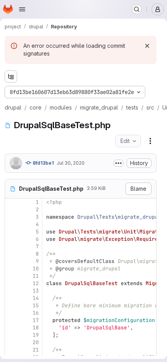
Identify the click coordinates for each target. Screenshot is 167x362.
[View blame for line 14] (11, 298)
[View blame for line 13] (11, 290)
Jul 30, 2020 (71, 163)
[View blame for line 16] (11, 313)
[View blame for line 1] (11, 202)
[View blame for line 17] (11, 320)
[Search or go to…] (136, 9)
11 (36, 276)
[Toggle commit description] (118, 163)
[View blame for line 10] (11, 268)
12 (36, 283)
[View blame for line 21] (11, 349)
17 (36, 320)
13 (36, 290)
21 (36, 349)
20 (36, 342)
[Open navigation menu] (22, 9)
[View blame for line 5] (11, 231)
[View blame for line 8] (11, 254)
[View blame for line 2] (11, 209)
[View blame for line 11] (11, 276)
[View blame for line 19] (11, 335)
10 (36, 268)
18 (36, 327)
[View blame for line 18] (11, 327)
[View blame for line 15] (11, 305)
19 (36, 335)
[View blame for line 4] (11, 224)
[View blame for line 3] (11, 217)
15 (36, 305)
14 (36, 298)
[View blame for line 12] (11, 283)
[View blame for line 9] (11, 261)
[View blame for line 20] (11, 342)
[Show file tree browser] (11, 76)
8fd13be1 (42, 163)
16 (36, 313)
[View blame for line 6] (11, 239)
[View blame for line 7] (11, 246)
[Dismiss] (147, 45)
